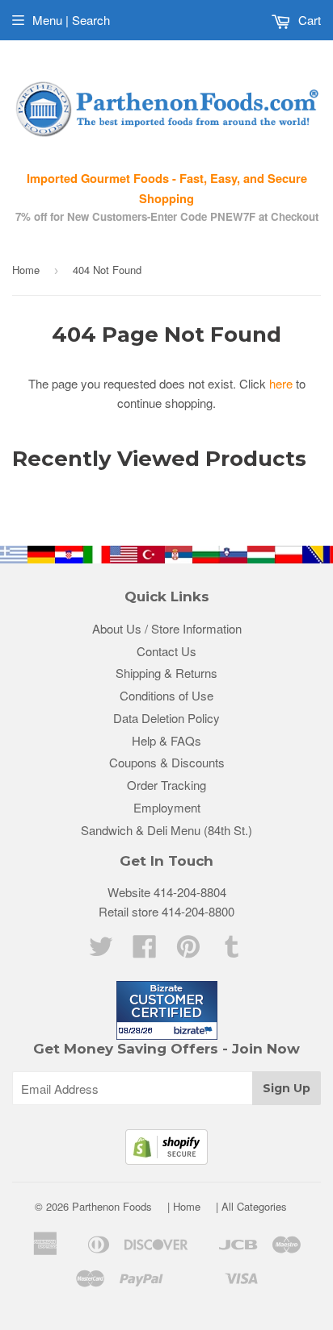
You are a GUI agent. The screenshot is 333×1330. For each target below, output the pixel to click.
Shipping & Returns (166, 672)
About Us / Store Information (167, 628)
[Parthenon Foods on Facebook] (145, 950)
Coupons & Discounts (167, 762)
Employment (166, 807)
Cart (308, 19)
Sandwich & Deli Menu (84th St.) (166, 829)
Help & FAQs (166, 740)
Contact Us (166, 650)
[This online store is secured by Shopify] (166, 1159)
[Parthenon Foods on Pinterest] (188, 950)
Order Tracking (166, 784)
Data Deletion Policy (166, 717)
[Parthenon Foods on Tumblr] (232, 950)
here (281, 383)
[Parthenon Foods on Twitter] (101, 950)
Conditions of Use (166, 695)
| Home (183, 1206)
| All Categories (251, 1206)
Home (26, 269)
